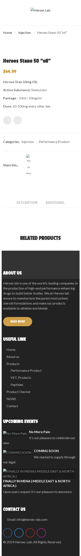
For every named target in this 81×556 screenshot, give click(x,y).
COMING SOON (46, 451)
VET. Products (21, 377)
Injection (24, 32)
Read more (17, 321)
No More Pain (39, 432)
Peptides (17, 385)
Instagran (41, 532)
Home (7, 32)
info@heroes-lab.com (32, 519)
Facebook (7, 532)
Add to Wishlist (7, 120)
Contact (12, 406)
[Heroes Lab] (40, 10)
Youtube (30, 532)
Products (13, 364)
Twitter (18, 532)
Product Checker (18, 392)
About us (12, 357)
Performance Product (54, 142)
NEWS (11, 399)
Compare (18, 120)
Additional (55, 202)
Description (27, 202)
